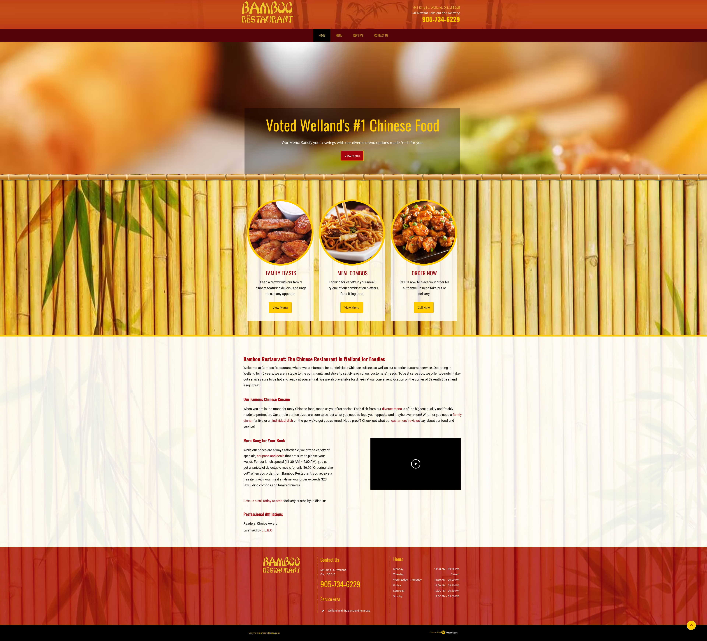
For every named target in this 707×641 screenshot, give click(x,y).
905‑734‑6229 (441, 19)
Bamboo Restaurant (269, 632)
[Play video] (415, 464)
